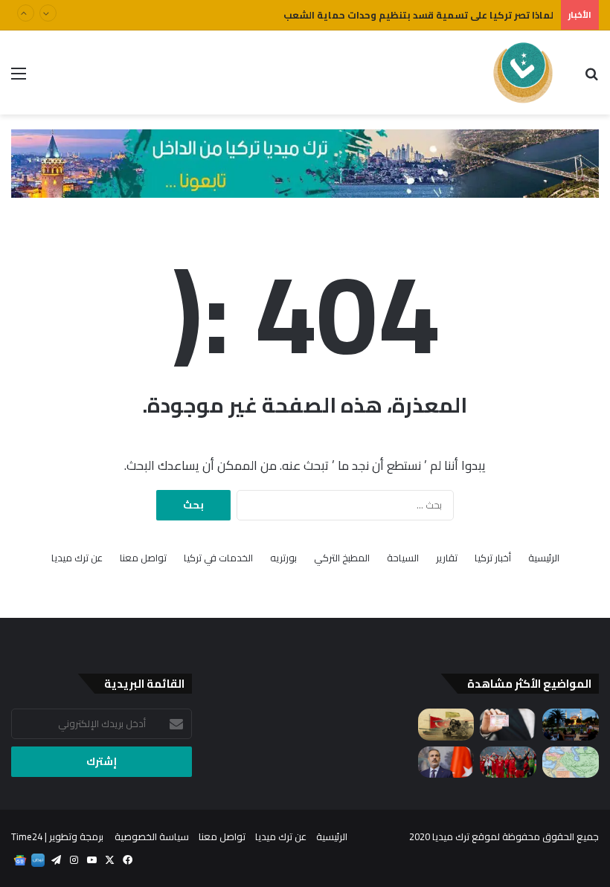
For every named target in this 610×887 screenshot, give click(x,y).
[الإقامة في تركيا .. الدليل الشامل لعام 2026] (508, 725)
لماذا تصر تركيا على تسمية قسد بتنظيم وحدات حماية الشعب (418, 15)
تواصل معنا (143, 558)
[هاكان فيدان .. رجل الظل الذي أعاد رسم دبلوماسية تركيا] (446, 762)
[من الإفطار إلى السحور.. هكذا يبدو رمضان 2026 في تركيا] (570, 725)
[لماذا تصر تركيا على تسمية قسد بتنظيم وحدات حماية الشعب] (446, 725)
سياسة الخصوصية (152, 836)
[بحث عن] (591, 78)
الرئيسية (543, 558)
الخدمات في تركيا (218, 558)
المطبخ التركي (342, 558)
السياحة (403, 558)
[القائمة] (18, 78)
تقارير (447, 558)
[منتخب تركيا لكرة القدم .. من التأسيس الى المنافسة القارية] (508, 762)
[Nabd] (38, 860)
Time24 (26, 836)
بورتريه (283, 558)
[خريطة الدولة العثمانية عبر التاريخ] (570, 762)
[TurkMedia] (523, 72)
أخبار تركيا (493, 558)
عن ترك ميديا (77, 558)
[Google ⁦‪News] (20, 860)
